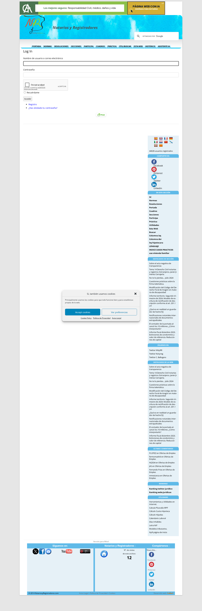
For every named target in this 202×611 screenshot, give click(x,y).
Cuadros (100, 46)
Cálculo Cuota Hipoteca (159, 511)
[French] (166, 138)
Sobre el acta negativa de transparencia (160, 264)
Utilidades (154, 225)
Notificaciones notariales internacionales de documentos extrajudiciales (162, 318)
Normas (48, 46)
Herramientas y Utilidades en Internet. (162, 503)
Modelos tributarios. (158, 528)
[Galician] (171, 142)
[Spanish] (156, 138)
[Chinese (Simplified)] (166, 142)
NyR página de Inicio (158, 532)
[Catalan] (161, 145)
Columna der (155, 239)
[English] (161, 138)
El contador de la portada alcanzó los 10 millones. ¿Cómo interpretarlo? (162, 326)
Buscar (152, 232)
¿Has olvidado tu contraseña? (43, 107)
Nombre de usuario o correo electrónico (43, 58)
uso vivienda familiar (159, 253)
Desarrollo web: (163, 593)
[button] (135, 293)
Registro (33, 104)
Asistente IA (164, 46)
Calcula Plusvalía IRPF (158, 507)
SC (150, 197)
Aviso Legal (116, 318)
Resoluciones (61, 46)
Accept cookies (82, 312)
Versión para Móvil (101, 541)
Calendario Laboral (157, 518)
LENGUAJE (154, 246)
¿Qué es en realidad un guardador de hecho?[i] (162, 310)
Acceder (27, 98)
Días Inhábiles (155, 521)
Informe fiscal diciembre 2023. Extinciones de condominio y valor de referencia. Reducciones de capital (162, 336)
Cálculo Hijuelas (156, 514)
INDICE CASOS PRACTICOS (161, 249)
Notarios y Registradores (75, 27)
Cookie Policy (86, 318)
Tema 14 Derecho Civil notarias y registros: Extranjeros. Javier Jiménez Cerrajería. (163, 272)
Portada (36, 46)
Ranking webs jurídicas (160, 492)
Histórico (150, 46)
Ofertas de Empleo (167, 453)
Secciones (76, 46)
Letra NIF (153, 525)
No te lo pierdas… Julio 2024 (161, 277)
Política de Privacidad (101, 318)
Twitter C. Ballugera (157, 357)
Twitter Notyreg (156, 353)
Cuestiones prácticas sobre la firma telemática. (162, 282)
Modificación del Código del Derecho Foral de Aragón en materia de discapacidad (163, 290)
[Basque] (156, 145)
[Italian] (156, 142)
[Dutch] (161, 142)
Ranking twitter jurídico (160, 488)
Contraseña (29, 69)
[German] (171, 138)
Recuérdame (33, 92)
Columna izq (155, 235)
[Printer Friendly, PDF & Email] (101, 115)
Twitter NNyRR (155, 350)
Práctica (112, 46)
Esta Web (138, 46)
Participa (88, 46)
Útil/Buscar (125, 46)
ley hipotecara (156, 242)
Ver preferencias (119, 312)
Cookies (112, 593)
